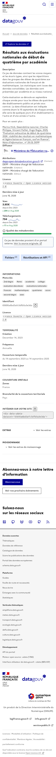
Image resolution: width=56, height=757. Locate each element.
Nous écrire (7, 587)
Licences (6, 733)
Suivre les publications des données (18, 555)
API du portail (8, 652)
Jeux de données (20, 33)
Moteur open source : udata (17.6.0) (18, 657)
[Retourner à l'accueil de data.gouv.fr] (14, 20)
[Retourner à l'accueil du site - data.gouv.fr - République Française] (34, 679)
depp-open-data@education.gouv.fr (21, 161)
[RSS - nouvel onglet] (48, 522)
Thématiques (8, 540)
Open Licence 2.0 (33, 753)
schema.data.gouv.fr (11, 565)
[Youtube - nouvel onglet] (30, 522)
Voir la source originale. (26, 243)
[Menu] (52, 4)
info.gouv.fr (41, 718)
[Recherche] (44, 4)
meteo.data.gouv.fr (11, 615)
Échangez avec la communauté (16, 592)
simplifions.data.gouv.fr (12, 610)
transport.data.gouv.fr (12, 620)
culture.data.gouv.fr (11, 634)
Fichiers (11, 257)
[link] (16, 44)
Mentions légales (24, 739)
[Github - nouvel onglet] (39, 522)
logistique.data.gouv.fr (12, 639)
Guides (5, 577)
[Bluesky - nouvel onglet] (22, 522)
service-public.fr (41, 725)
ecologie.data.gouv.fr (12, 625)
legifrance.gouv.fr (19, 718)
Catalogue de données (12, 550)
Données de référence (12, 545)
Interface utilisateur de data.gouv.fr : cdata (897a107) (26, 662)
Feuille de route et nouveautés (15, 582)
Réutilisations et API (36, 257)
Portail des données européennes (17, 560)
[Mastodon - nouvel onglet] (13, 522)
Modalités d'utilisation (21, 733)
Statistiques (7, 597)
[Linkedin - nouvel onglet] (4, 522)
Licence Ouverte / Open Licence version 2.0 (26, 185)
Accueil (5, 33)
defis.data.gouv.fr (10, 629)
